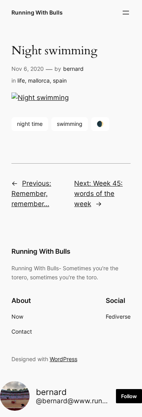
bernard (73, 68)
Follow (129, 396)
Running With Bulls (37, 12)
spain (60, 80)
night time (30, 123)
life (21, 80)
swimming (69, 123)
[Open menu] (126, 12)
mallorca (39, 80)
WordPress (63, 359)
